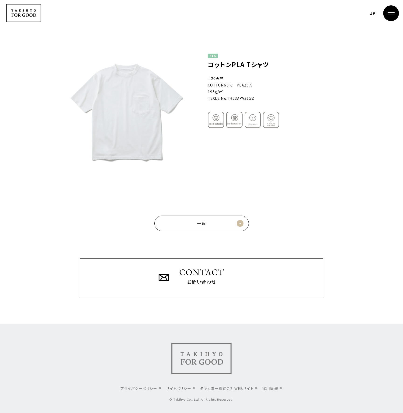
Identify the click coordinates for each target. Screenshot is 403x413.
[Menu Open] (391, 13)
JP (372, 13)
